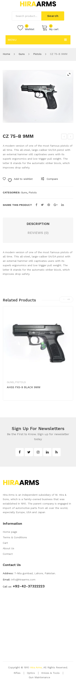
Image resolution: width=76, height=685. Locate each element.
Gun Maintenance (39, 677)
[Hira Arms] (38, 3)
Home (6, 53)
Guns (22, 53)
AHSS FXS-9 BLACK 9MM (23, 387)
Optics (31, 672)
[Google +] (56, 204)
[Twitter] (42, 204)
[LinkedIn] (62, 204)
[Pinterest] (48, 204)
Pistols (37, 53)
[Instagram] (38, 452)
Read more (20, 398)
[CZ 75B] (38, 96)
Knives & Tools (50, 672)
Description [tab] (38, 224)
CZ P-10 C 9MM (70, 137)
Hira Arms (36, 667)
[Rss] (56, 452)
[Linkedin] (47, 452)
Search (52, 16)
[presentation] (64, 299)
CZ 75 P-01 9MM (64, 137)
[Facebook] (36, 204)
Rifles (17, 672)
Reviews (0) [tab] (38, 233)
